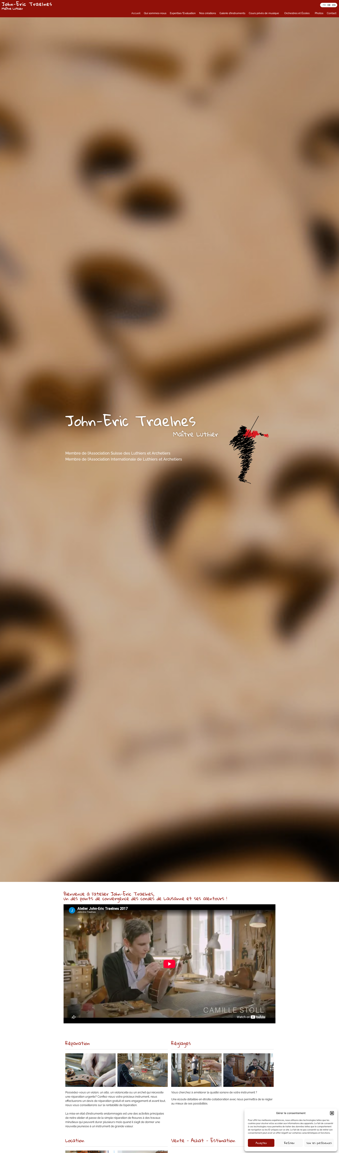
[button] (332, 1113)
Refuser (289, 1143)
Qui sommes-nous (155, 13)
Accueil (135, 13)
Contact (331, 13)
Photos (319, 13)
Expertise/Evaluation (183, 13)
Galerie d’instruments (232, 13)
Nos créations (207, 13)
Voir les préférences (319, 1143)
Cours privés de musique (264, 13)
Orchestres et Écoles (297, 13)
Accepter (261, 1143)
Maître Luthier (12, 8)
